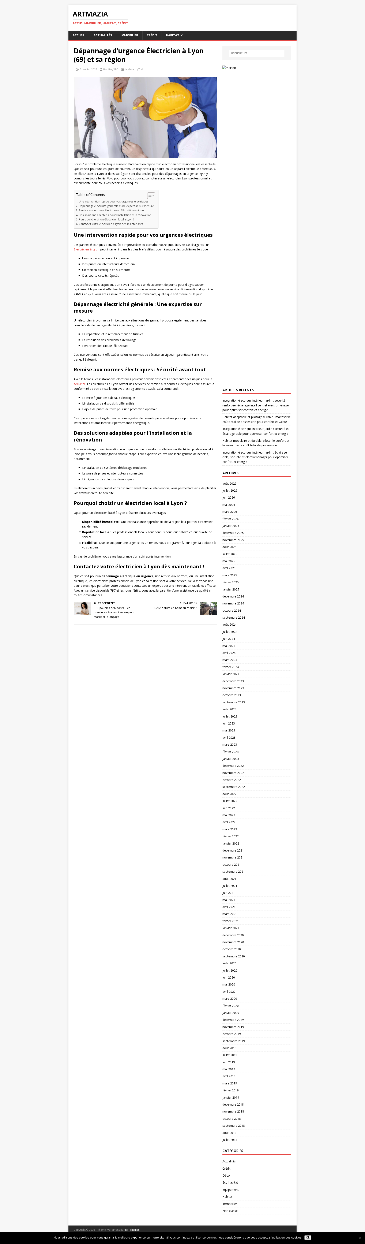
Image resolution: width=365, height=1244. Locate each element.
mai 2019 (228, 1069)
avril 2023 (229, 737)
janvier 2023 (230, 759)
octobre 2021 (231, 865)
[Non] (360, 1238)
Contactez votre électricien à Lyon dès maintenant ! (111, 224)
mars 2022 (229, 829)
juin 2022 (228, 808)
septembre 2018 (233, 1126)
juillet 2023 (229, 716)
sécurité (80, 384)
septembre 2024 (233, 617)
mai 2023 (228, 730)
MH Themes (132, 1230)
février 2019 (230, 1090)
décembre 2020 (233, 935)
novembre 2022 (233, 773)
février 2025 (230, 582)
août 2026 (229, 483)
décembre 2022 (233, 766)
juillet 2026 (229, 490)
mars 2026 (229, 512)
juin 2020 (228, 977)
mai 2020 (228, 984)
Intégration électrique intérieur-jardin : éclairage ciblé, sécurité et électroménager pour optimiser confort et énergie (255, 457)
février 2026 (230, 519)
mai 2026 (228, 505)
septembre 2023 (233, 702)
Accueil (79, 35)
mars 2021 (229, 914)
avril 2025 (229, 568)
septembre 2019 (233, 1041)
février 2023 (230, 752)
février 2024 (230, 667)
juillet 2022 (229, 801)
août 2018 (229, 1133)
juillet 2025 (229, 554)
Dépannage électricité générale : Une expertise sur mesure (116, 206)
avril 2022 (229, 822)
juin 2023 (228, 723)
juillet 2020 (229, 970)
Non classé (230, 1211)
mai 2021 (228, 900)
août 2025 (229, 547)
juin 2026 (228, 497)
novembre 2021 (233, 857)
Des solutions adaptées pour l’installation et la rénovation (115, 215)
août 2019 (229, 1048)
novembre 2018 (233, 1111)
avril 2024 (229, 653)
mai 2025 (228, 561)
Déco (226, 1175)
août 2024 (229, 624)
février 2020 (230, 1006)
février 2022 (230, 836)
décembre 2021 (233, 850)
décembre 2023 (233, 681)
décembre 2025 (233, 533)
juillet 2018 (229, 1140)
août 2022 (229, 794)
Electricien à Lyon (86, 249)
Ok (308, 1237)
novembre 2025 (233, 540)
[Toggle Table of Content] (149, 195)
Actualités (103, 35)
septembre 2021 (233, 871)
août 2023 (229, 709)
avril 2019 (229, 1076)
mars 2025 (229, 575)
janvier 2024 (230, 674)
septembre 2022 (233, 787)
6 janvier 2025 (88, 69)
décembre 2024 (233, 596)
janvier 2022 (230, 843)
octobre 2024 (231, 610)
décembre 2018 (233, 1104)
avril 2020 (229, 992)
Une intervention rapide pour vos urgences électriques (113, 201)
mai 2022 (228, 815)
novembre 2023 (233, 688)
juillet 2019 (229, 1055)
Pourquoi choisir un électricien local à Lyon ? (106, 219)
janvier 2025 (230, 589)
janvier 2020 (230, 1013)
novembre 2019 (233, 1027)
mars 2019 (229, 1083)
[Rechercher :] (257, 53)
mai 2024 (228, 646)
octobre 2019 (231, 1034)
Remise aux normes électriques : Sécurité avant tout (112, 210)
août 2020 (229, 963)
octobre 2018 (231, 1119)
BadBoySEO (110, 69)
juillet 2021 (229, 886)
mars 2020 (229, 999)
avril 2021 (229, 907)
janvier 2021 (230, 928)
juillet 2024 (229, 632)
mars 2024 (229, 660)
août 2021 (229, 879)
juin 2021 (228, 893)
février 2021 (230, 921)
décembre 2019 (233, 1020)
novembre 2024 (233, 603)
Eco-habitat (230, 1182)
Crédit (152, 35)
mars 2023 (229, 744)
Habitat (172, 35)
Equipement (230, 1190)
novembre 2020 (233, 942)
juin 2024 (228, 639)
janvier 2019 (230, 1097)
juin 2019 (228, 1062)
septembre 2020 (233, 956)
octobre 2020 (231, 949)
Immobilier (129, 35)
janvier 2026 (230, 526)
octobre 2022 (231, 780)
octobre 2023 (231, 695)
